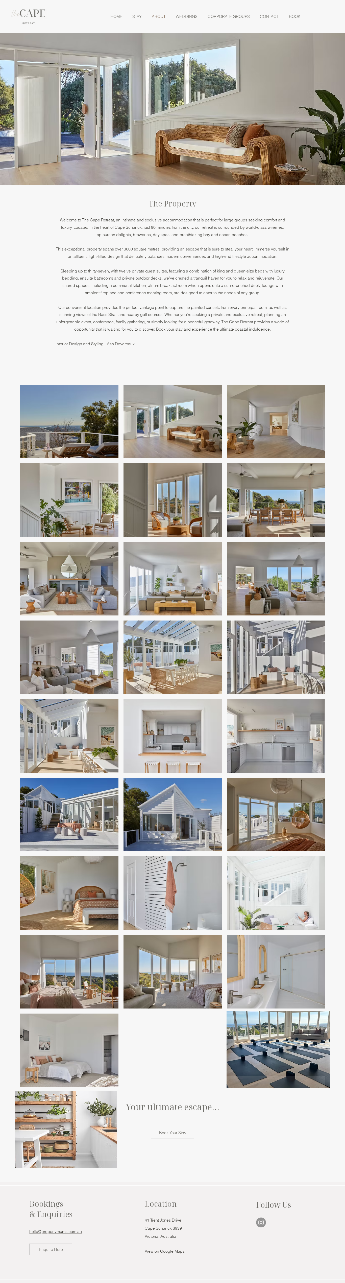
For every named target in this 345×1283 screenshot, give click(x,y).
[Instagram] (261, 1222)
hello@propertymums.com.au (55, 1231)
